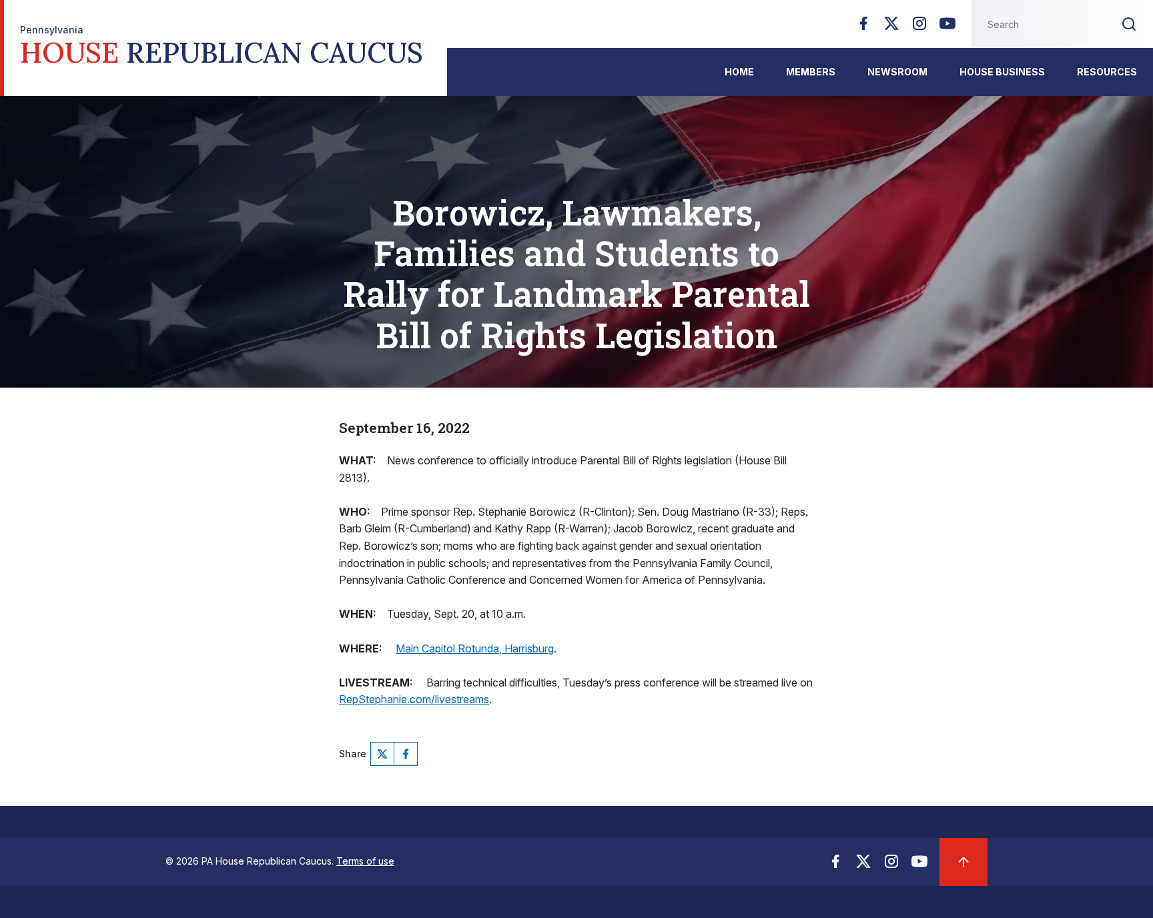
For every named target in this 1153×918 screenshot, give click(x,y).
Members (810, 71)
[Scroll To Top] (963, 862)
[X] (891, 27)
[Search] (1129, 24)
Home (739, 71)
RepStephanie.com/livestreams (414, 699)
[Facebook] (863, 27)
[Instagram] (919, 27)
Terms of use (365, 861)
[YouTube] (947, 27)
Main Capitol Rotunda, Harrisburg (475, 648)
